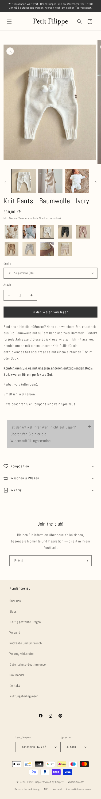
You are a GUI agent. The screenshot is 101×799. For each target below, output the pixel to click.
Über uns (15, 601)
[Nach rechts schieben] (96, 182)
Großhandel (16, 675)
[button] (9, 21)
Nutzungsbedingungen (23, 696)
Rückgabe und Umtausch (25, 643)
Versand (23, 218)
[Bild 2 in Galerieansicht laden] (50, 181)
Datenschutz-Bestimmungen (28, 664)
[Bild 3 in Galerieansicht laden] (77, 181)
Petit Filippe (34, 782)
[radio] (11, 232)
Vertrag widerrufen (21, 653)
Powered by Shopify (53, 782)
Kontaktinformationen (78, 789)
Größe (7, 264)
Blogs (13, 611)
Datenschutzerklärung (27, 789)
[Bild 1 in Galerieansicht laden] (24, 181)
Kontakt (14, 685)
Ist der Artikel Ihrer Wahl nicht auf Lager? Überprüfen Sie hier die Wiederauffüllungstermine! (43, 434)
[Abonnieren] (86, 560)
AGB (46, 789)
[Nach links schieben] (5, 182)
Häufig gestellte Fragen (25, 622)
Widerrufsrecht (76, 782)
